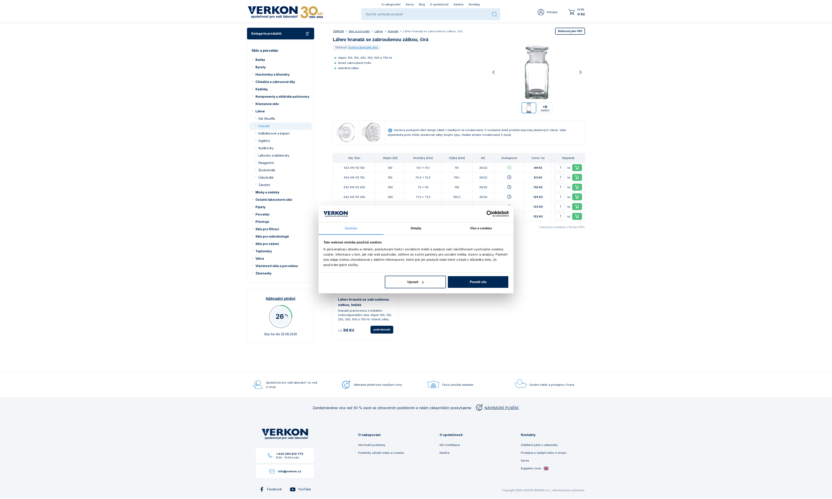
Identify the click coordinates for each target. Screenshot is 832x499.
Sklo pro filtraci (267, 229)
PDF (570, 31)
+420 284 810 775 (289, 453)
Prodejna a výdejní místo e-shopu (543, 452)
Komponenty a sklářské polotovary (282, 96)
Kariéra (458, 4)
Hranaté (264, 126)
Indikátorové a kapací (273, 133)
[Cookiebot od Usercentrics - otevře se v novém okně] (490, 214)
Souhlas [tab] (351, 228)
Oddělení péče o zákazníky (539, 445)
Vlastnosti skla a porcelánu (276, 266)
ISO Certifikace (450, 445)
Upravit (412, 282)
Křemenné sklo (267, 104)
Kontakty (474, 4)
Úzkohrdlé (265, 177)
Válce (259, 258)
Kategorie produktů (266, 33)
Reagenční (266, 163)
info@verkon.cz (289, 471)
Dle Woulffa (266, 118)
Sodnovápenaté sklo (363, 47)
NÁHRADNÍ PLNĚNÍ (501, 408)
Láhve (260, 111)
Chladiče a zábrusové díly (275, 82)
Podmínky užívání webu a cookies (381, 452)
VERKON (338, 31)
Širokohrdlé (266, 170)
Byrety (260, 67)
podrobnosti (382, 329)
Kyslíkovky (266, 148)
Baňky (260, 60)
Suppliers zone (531, 468)
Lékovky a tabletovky (273, 155)
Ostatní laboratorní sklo (273, 199)
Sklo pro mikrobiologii (272, 236)
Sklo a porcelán (359, 31)
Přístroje (262, 222)
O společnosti (439, 4)
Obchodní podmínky (371, 445)
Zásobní (264, 185)
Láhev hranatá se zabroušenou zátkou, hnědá (363, 302)
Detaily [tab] (416, 228)
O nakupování (391, 4)
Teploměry (263, 251)
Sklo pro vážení (267, 244)
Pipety (260, 207)
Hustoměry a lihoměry (272, 74)
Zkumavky (263, 273)
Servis (410, 4)
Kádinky (261, 89)
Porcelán (262, 214)
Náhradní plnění (280, 298)
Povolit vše (478, 282)
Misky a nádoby (267, 192)
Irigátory (264, 141)
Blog (422, 4)
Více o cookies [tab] (481, 228)
